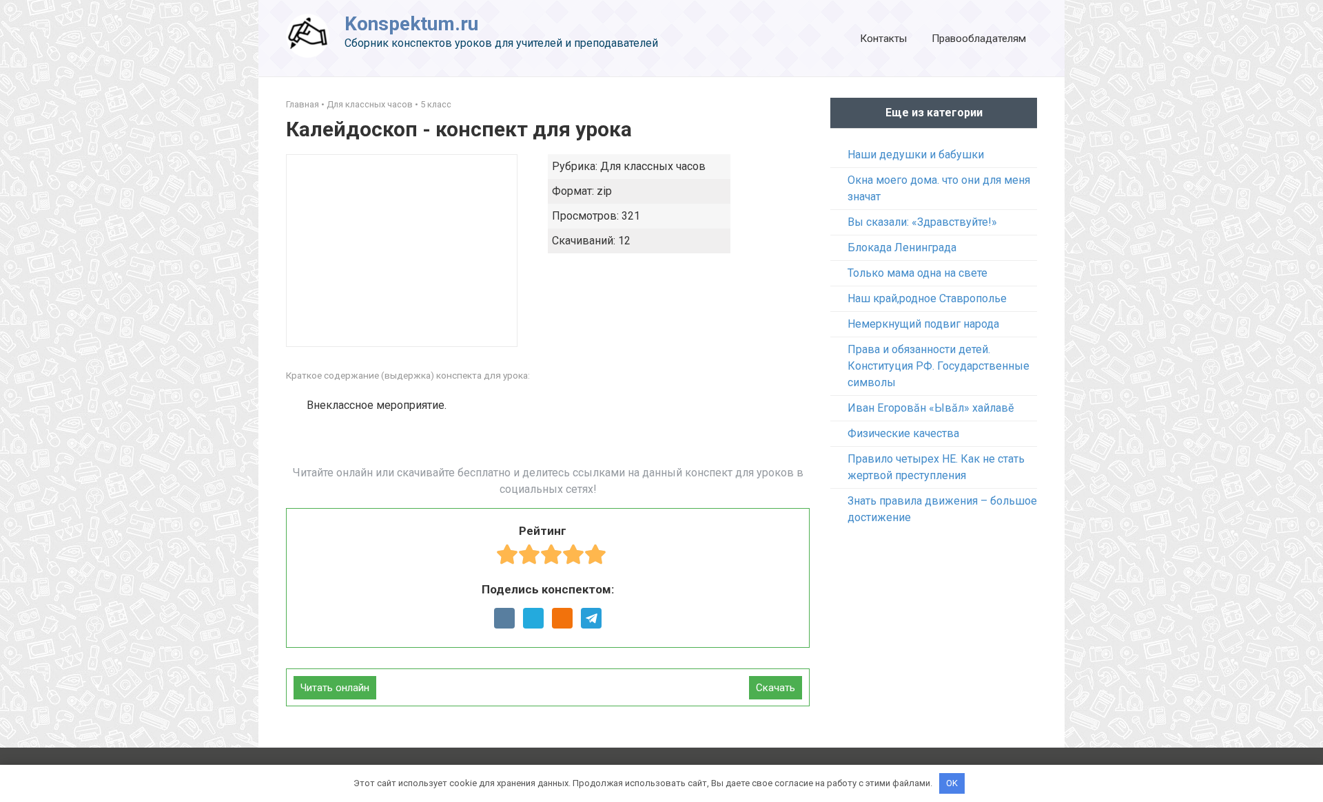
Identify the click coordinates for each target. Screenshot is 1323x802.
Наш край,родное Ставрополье (927, 298)
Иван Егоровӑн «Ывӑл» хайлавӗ (931, 407)
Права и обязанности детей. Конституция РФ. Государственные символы (938, 366)
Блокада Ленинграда (902, 247)
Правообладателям (979, 38)
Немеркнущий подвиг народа (923, 323)
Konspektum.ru (411, 23)
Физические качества (903, 433)
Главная (302, 104)
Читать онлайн (334, 688)
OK (952, 783)
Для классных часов (370, 104)
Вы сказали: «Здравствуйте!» (922, 222)
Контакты (883, 38)
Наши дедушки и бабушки (916, 154)
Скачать (775, 688)
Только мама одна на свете (917, 272)
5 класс (435, 104)
